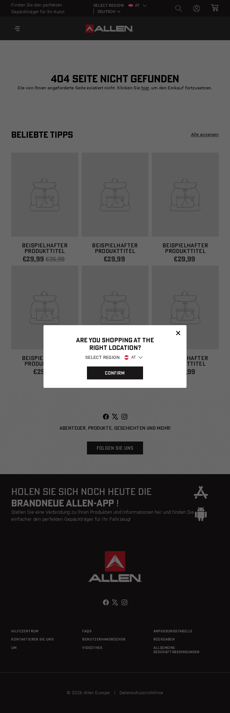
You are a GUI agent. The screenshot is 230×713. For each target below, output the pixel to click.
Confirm (115, 372)
